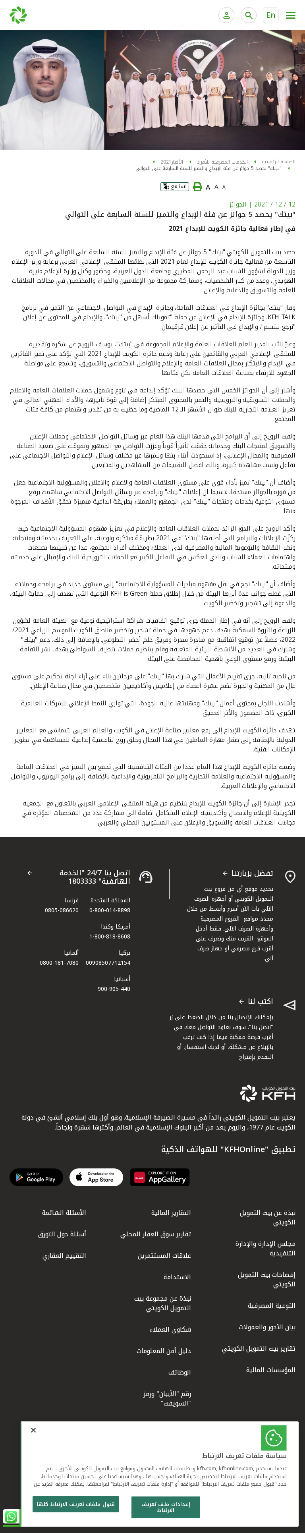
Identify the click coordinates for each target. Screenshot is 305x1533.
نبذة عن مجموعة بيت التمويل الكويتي (162, 1303)
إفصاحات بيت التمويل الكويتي (266, 1279)
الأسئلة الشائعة (64, 1213)
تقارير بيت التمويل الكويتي (258, 1348)
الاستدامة (177, 1277)
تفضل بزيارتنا (252, 873)
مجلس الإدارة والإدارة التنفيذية (265, 1248)
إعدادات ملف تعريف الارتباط (165, 1507)
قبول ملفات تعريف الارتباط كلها (76, 1504)
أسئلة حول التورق (62, 1234)
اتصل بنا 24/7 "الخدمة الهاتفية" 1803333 (95, 877)
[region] (160, 1474)
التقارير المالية (171, 1213)
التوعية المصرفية (271, 1305)
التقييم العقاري (64, 1255)
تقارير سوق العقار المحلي (155, 1234)
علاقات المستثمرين (164, 1255)
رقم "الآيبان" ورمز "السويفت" (167, 1398)
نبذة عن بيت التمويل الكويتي (267, 1217)
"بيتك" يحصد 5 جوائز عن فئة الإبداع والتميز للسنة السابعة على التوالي (208, 168)
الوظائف (179, 1372)
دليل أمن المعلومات (164, 1351)
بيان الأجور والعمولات (267, 1327)
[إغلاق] (33, 1430)
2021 (166, 162)
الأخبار (177, 162)
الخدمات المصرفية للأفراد (222, 162)
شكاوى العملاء (170, 1329)
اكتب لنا (260, 1002)
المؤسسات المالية (270, 1370)
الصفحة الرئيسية (278, 161)
